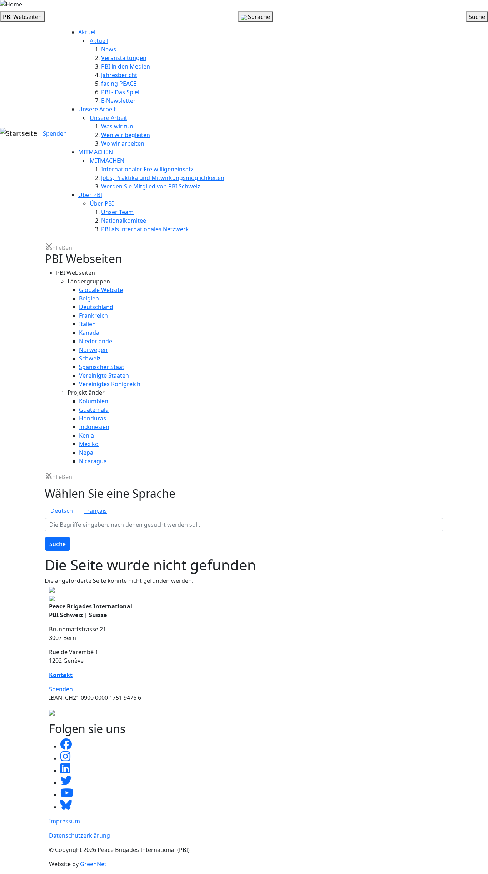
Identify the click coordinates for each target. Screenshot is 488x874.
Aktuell (87, 32)
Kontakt (61, 675)
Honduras (92, 418)
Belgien (89, 298)
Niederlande (95, 341)
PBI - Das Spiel (120, 92)
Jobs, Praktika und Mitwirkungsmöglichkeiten (162, 178)
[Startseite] (18, 133)
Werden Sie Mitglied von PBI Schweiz (150, 186)
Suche (57, 544)
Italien (87, 324)
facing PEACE (118, 83)
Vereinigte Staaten (104, 375)
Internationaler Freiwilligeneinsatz (147, 169)
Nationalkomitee (123, 220)
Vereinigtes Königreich (109, 384)
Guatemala (94, 410)
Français (95, 511)
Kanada (89, 333)
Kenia (86, 435)
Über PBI (90, 195)
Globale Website (101, 290)
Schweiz (90, 358)
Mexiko (89, 444)
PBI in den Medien (125, 66)
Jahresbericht (119, 75)
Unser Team (117, 212)
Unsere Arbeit (97, 109)
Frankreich (93, 315)
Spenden (55, 133)
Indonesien (94, 427)
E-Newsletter (118, 101)
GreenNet (93, 864)
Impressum (64, 821)
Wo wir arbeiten (122, 143)
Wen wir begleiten (125, 135)
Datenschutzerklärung (79, 835)
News (108, 49)
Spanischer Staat (101, 367)
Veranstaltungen (123, 58)
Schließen (49, 247)
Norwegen (93, 350)
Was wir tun (117, 126)
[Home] (11, 4)
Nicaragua (93, 461)
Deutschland (96, 307)
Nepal (87, 452)
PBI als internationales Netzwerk (145, 229)
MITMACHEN (95, 152)
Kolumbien (93, 401)
